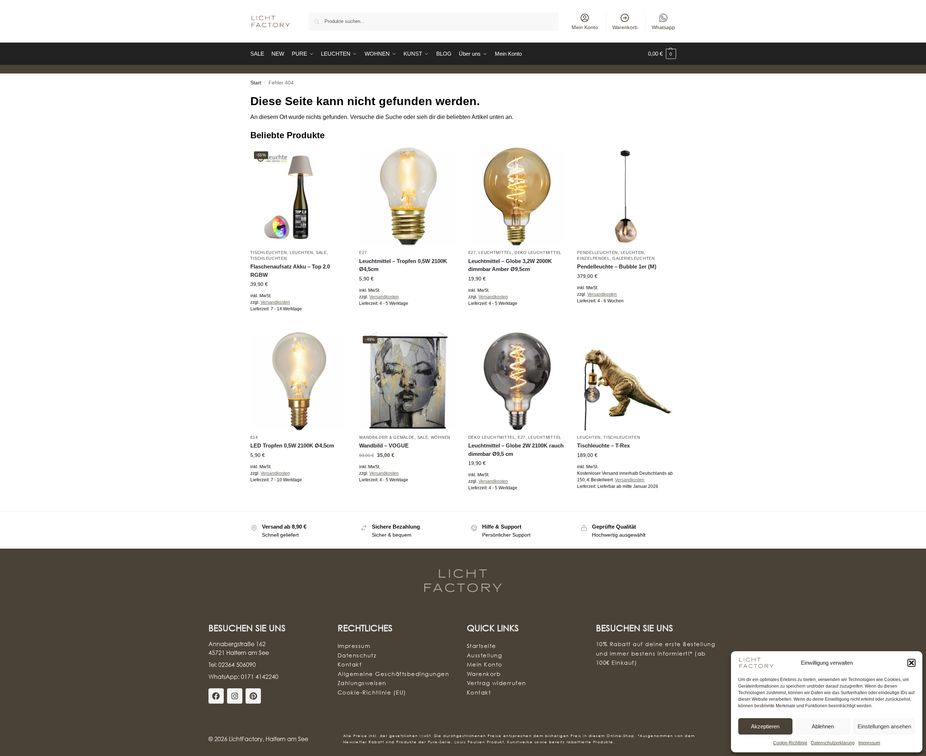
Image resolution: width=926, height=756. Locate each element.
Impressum (869, 742)
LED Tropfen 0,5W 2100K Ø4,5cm (292, 445)
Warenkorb (624, 27)
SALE (321, 252)
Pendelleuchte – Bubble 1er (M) (616, 266)
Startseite (481, 645)
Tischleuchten (268, 252)
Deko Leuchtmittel (537, 252)
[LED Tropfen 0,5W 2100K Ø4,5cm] (299, 381)
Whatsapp (663, 27)
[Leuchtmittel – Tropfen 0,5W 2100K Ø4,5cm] (408, 197)
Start (255, 82)
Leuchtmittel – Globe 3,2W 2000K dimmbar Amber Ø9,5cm (510, 265)
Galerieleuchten (633, 258)
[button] (911, 663)
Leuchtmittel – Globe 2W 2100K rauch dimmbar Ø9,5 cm (516, 449)
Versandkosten (275, 302)
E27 (363, 252)
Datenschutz (357, 655)
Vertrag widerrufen (496, 683)
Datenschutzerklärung (833, 742)
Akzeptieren (765, 726)
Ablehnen (823, 726)
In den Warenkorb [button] (408, 319)
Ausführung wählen (299, 325)
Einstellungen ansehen (884, 726)
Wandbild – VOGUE (384, 445)
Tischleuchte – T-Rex (603, 445)
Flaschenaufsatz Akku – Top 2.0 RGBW (290, 270)
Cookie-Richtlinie (790, 742)
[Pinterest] (253, 696)
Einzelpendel (593, 258)
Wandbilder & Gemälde (386, 437)
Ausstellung (484, 655)
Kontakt (350, 664)
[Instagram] (234, 696)
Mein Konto (585, 27)
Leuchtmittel (495, 252)
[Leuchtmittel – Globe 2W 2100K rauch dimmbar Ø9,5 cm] (517, 381)
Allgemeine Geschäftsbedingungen (393, 674)
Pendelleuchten (597, 252)
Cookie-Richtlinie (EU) (372, 692)
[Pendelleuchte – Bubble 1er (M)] (626, 197)
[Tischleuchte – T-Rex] (626, 381)
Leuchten (301, 252)
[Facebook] (216, 696)
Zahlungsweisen (362, 683)
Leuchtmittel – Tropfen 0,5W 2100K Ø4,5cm (403, 265)
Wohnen (440, 437)
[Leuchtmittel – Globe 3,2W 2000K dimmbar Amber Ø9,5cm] (517, 197)
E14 (254, 437)
